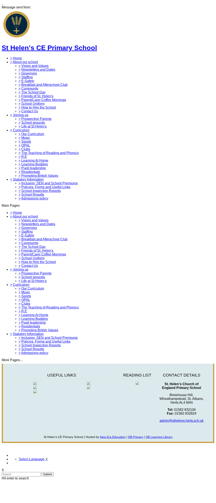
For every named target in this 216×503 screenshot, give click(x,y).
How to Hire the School (38, 107)
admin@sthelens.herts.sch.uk (181, 420)
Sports (26, 141)
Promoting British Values (39, 175)
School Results (32, 194)
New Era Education (113, 437)
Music (25, 138)
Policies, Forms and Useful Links (45, 187)
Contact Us (29, 111)
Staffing (27, 77)
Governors (29, 73)
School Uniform (33, 103)
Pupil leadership (33, 168)
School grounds (33, 122)
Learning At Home (34, 160)
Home (17, 58)
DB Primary (135, 437)
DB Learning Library (159, 437)
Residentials (30, 172)
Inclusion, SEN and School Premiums (49, 183)
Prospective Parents (36, 119)
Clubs (25, 149)
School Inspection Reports (41, 191)
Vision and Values (35, 66)
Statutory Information (28, 179)
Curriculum (21, 130)
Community (29, 88)
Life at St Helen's (34, 126)
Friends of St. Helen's (37, 96)
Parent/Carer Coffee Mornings (43, 100)
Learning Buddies (34, 164)
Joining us (20, 115)
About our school (25, 62)
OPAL (25, 145)
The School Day (33, 92)
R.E (24, 156)
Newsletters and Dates (38, 69)
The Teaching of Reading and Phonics (50, 153)
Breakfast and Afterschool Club (44, 84)
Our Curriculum (32, 134)
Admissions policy (34, 198)
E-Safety (27, 81)
